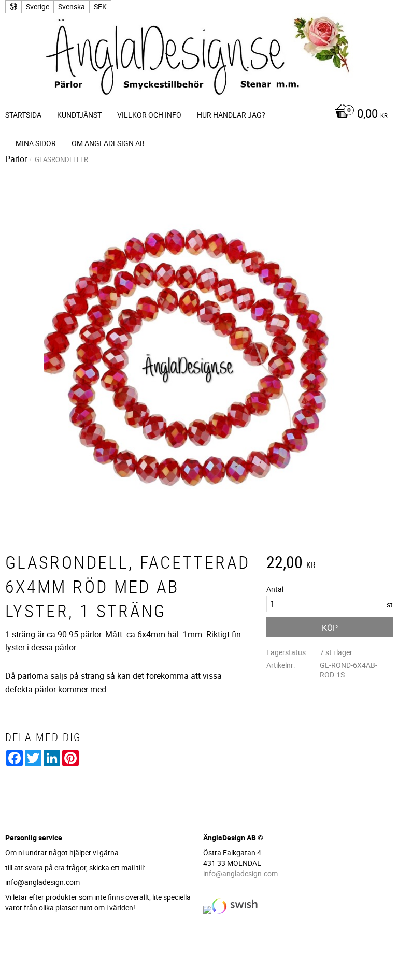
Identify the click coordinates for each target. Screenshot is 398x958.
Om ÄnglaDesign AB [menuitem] (108, 143)
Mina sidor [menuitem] (36, 143)
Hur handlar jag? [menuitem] (231, 115)
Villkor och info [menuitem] (149, 115)
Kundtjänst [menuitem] (79, 115)
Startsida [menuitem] (23, 115)
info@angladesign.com (240, 873)
